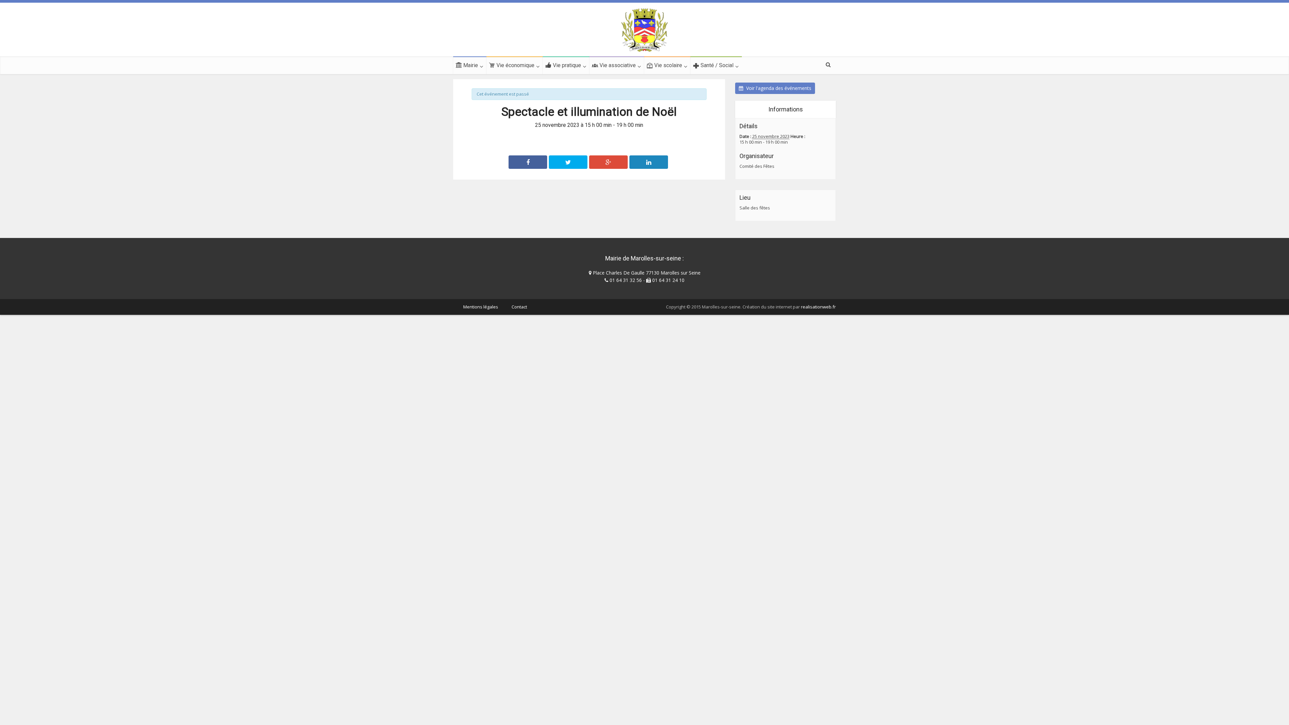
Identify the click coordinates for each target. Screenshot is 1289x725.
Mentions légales (480, 307)
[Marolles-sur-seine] (644, 30)
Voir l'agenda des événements (778, 88)
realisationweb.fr (818, 307)
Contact (519, 307)
